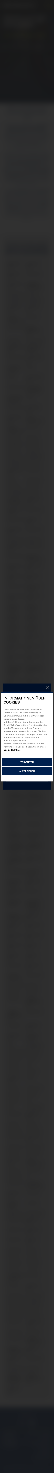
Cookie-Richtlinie (12, 750)
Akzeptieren (27, 771)
